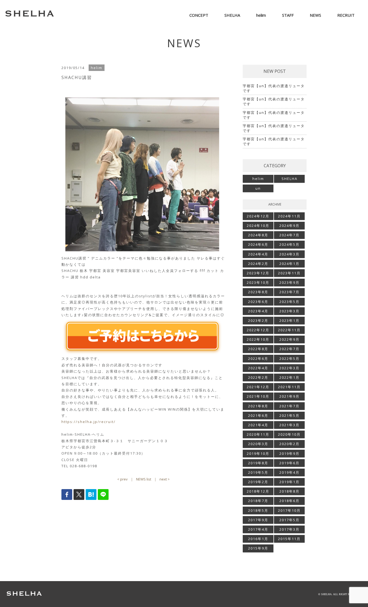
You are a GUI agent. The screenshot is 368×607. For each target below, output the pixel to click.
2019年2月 (258, 481)
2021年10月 (258, 396)
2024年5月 (289, 244)
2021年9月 (289, 396)
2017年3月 (289, 529)
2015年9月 (258, 548)
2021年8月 (258, 406)
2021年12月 (258, 386)
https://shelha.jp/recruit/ (88, 421)
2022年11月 (289, 330)
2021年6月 (258, 415)
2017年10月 (289, 510)
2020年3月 (258, 443)
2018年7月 (258, 500)
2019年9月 (289, 453)
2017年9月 (258, 519)
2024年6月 (258, 244)
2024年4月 (258, 254)
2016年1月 (258, 538)
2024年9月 (289, 225)
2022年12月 (258, 330)
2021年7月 (289, 406)
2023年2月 (258, 320)
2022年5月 (289, 358)
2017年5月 (289, 519)
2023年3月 (289, 311)
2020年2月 (289, 443)
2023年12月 (258, 273)
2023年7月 (289, 291)
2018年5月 (258, 510)
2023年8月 (258, 291)
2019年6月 (289, 463)
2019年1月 (289, 481)
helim (258, 178)
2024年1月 (289, 263)
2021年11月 (289, 386)
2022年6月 (258, 358)
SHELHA (289, 178)
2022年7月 (289, 348)
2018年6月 (289, 500)
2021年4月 (258, 424)
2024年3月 (289, 254)
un (258, 188)
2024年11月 (289, 216)
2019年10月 (258, 453)
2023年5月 (289, 301)
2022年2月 (258, 377)
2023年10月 (258, 282)
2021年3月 (289, 424)
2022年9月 (289, 339)
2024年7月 (289, 235)
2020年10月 (289, 434)
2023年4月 (258, 311)
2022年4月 (258, 368)
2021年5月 (289, 415)
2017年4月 (258, 529)
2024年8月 (258, 235)
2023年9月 (289, 282)
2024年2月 (258, 263)
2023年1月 (289, 320)
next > (164, 479)
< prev (122, 479)
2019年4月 (289, 472)
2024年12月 (258, 216)
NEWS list (143, 479)
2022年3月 (289, 368)
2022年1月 (289, 377)
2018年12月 (258, 491)
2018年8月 (289, 491)
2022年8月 (258, 348)
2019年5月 (258, 472)
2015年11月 (289, 538)
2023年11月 (289, 273)
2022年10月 (258, 339)
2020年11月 (258, 434)
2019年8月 (258, 463)
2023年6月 (258, 301)
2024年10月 (258, 225)
